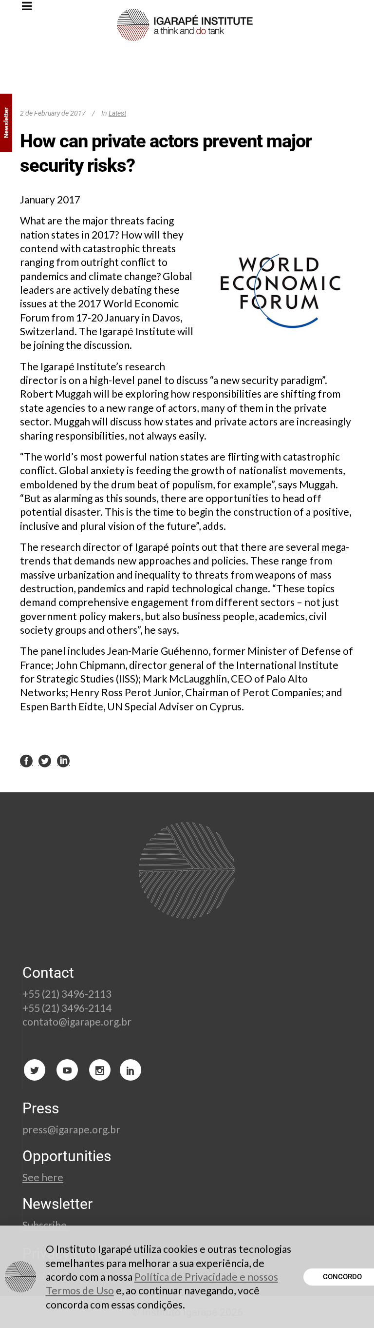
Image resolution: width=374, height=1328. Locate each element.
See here (42, 1177)
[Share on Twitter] (44, 760)
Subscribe (45, 1225)
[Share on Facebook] (26, 760)
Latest (117, 113)
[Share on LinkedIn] (63, 760)
